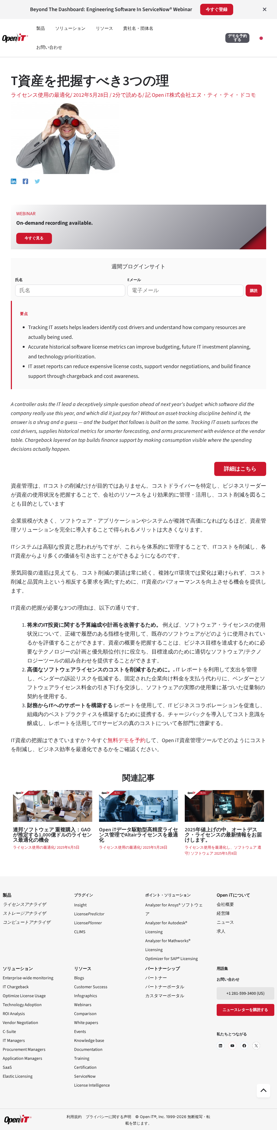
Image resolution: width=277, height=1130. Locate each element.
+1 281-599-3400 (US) (245, 993)
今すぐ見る (34, 238)
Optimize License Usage (24, 996)
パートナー (156, 978)
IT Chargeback (16, 987)
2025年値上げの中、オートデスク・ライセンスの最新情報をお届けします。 (223, 835)
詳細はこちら (240, 469)
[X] (256, 1045)
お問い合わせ (49, 47)
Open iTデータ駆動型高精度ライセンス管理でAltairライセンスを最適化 (138, 835)
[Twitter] (37, 181)
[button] (237, 38)
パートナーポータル (164, 987)
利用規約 (74, 1116)
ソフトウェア (202, 853)
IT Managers (14, 1041)
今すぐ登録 (216, 9)
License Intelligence (92, 1085)
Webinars (82, 1005)
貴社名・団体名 (138, 28)
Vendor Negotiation (20, 1023)
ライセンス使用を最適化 (205, 847)
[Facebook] (25, 181)
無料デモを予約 (126, 740)
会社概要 (225, 904)
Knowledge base (89, 1041)
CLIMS (79, 932)
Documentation (88, 1049)
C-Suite (9, 1032)
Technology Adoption (22, 1005)
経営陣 (223, 913)
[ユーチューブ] (232, 1045)
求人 (221, 931)
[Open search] (200, 38)
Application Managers (22, 1058)
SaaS (7, 1067)
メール (134, 280)
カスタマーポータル (164, 996)
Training (81, 1058)
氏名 (19, 280)
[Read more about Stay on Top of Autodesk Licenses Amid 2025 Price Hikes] (224, 805)
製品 (40, 28)
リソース (104, 28)
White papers (86, 1023)
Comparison (85, 1014)
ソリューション (70, 28)
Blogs (79, 978)
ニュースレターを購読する (245, 1010)
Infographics (85, 996)
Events (80, 1032)
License (89, 914)
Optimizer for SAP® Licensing (171, 959)
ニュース (225, 922)
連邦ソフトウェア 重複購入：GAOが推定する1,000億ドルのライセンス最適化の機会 (52, 835)
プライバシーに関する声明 (108, 1116)
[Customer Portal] (215, 38)
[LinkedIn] (220, 1045)
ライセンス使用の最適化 (40, 95)
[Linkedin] (13, 181)
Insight (80, 905)
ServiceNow (85, 1076)
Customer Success (90, 987)
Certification (85, 1067)
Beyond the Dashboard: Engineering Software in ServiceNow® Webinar (111, 9)
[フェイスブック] (244, 1045)
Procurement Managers (24, 1049)
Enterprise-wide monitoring (28, 978)
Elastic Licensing (17, 1076)
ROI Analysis (14, 1014)
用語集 (222, 968)
